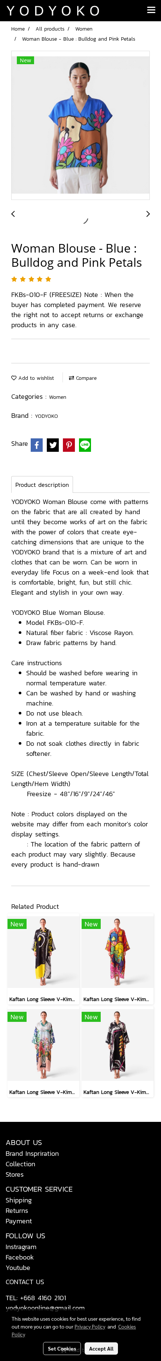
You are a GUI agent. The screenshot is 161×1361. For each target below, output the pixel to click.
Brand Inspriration (32, 1153)
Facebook (20, 1257)
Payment (19, 1221)
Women (57, 397)
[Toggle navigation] (151, 10)
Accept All (101, 1348)
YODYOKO (46, 416)
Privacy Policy (90, 1326)
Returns (17, 1210)
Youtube (18, 1268)
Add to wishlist (35, 378)
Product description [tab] (42, 484)
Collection (20, 1164)
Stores (15, 1174)
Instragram (21, 1247)
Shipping (19, 1200)
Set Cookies (62, 1348)
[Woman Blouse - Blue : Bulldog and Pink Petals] (80, 125)
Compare (85, 378)
